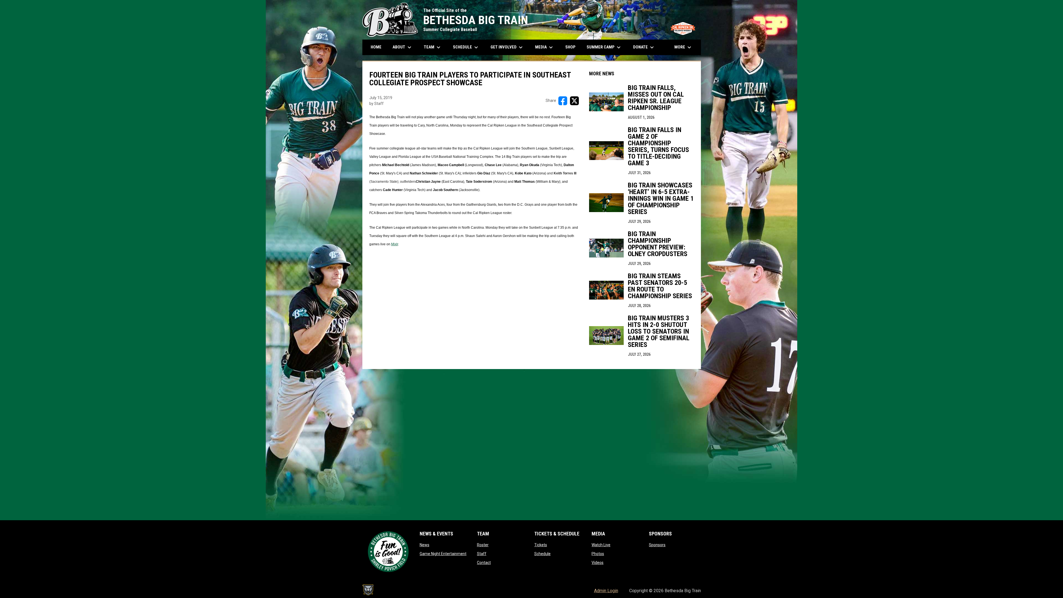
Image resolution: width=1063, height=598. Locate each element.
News (424, 545)
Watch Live (601, 545)
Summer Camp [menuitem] (604, 47)
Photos (598, 553)
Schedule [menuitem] (468, 47)
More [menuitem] (683, 47)
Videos (597, 562)
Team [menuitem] (433, 47)
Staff (481, 553)
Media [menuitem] (544, 47)
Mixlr (394, 244)
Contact (484, 562)
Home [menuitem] (376, 47)
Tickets (540, 545)
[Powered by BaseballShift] (367, 590)
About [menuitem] (403, 47)
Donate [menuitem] (644, 47)
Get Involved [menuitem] (507, 47)
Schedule (542, 553)
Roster (483, 545)
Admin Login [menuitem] (606, 590)
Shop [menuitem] (572, 47)
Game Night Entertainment (443, 553)
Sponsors (657, 545)
